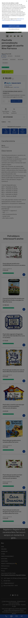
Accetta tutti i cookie (14, 26)
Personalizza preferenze (14, 29)
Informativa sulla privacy (15, 20)
